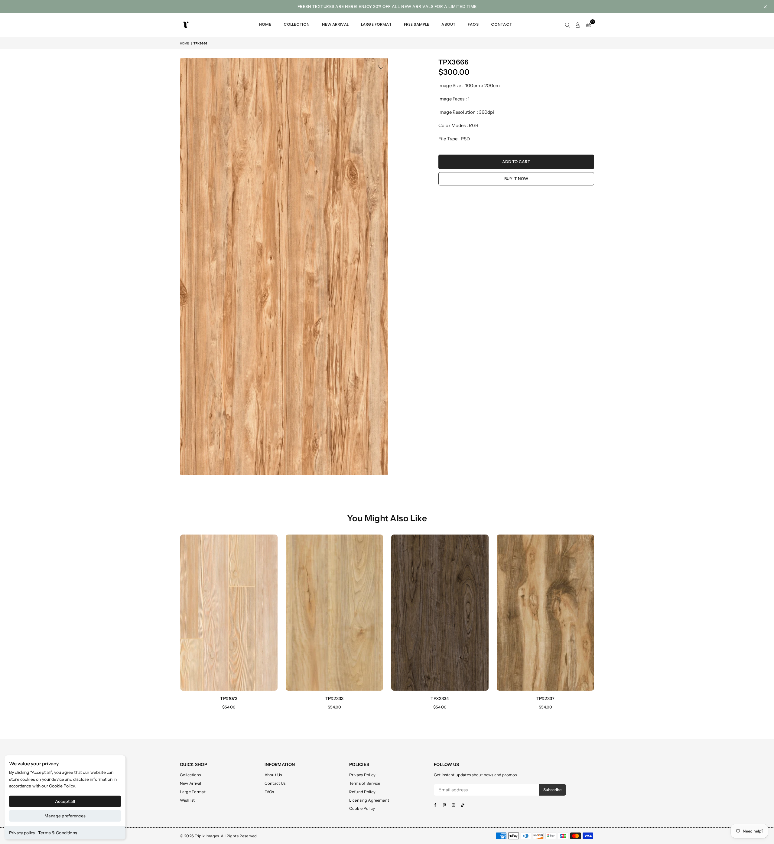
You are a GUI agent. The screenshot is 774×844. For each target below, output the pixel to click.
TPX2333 (334, 698)
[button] (588, 24)
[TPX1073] (229, 612)
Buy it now (516, 178)
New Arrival (335, 24)
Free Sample (416, 24)
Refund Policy (362, 791)
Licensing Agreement (369, 800)
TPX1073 (228, 698)
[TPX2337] (545, 612)
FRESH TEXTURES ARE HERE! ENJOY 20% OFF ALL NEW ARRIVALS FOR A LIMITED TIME (387, 6)
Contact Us (275, 783)
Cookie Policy (62, 786)
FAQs (473, 24)
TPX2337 (545, 698)
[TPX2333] (334, 612)
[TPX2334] (440, 612)
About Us (273, 774)
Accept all (65, 801)
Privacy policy (22, 833)
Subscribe (552, 789)
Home (265, 24)
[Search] (567, 24)
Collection (297, 24)
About (448, 24)
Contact (501, 24)
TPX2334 (440, 698)
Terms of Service (364, 783)
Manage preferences (65, 816)
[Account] (578, 24)
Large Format (376, 24)
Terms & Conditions (57, 833)
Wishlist (187, 800)
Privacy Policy (362, 774)
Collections (190, 774)
